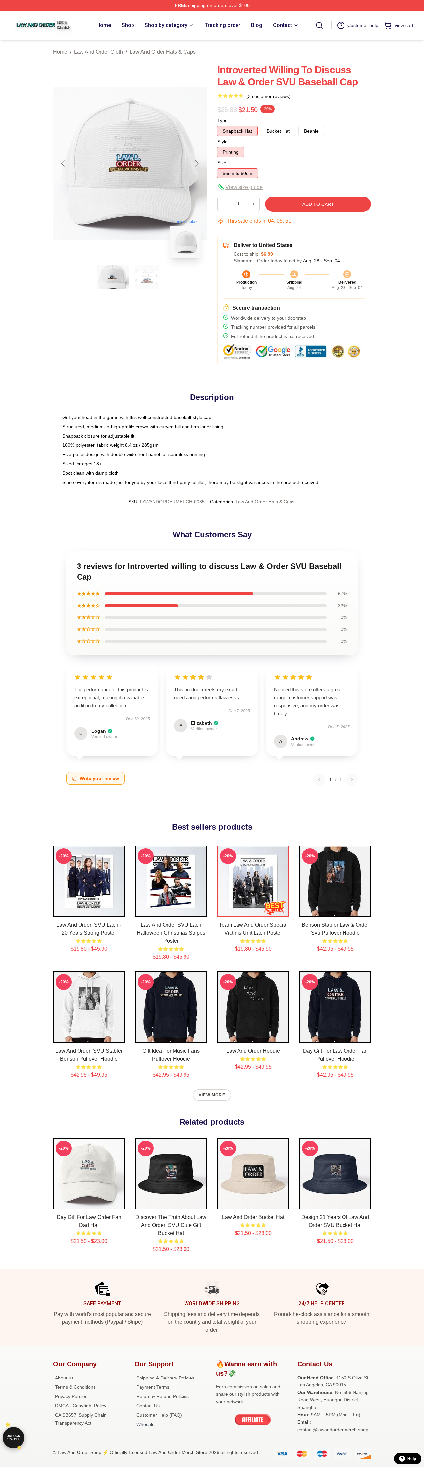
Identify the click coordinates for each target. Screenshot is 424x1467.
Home (60, 52)
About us (64, 1377)
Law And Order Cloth (98, 52)
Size (221, 162)
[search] (319, 25)
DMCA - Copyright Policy (80, 1405)
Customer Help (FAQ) (159, 1415)
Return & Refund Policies (162, 1396)
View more (212, 1095)
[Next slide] (196, 163)
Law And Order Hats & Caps (163, 52)
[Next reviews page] (352, 780)
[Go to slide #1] (113, 277)
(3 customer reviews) (268, 96)
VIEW (89, 910)
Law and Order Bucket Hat (253, 1217)
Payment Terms (152, 1387)
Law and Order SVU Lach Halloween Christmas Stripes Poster (171, 933)
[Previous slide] (63, 163)
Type (222, 120)
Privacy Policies (71, 1396)
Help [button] (411, 1458)
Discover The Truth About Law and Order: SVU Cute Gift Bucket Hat (170, 1225)
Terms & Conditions (75, 1387)
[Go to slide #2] (147, 277)
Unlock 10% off (13, 1437)
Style (222, 141)
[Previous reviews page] (319, 780)
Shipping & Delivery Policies (165, 1377)
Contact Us (148, 1405)
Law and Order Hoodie (253, 1051)
